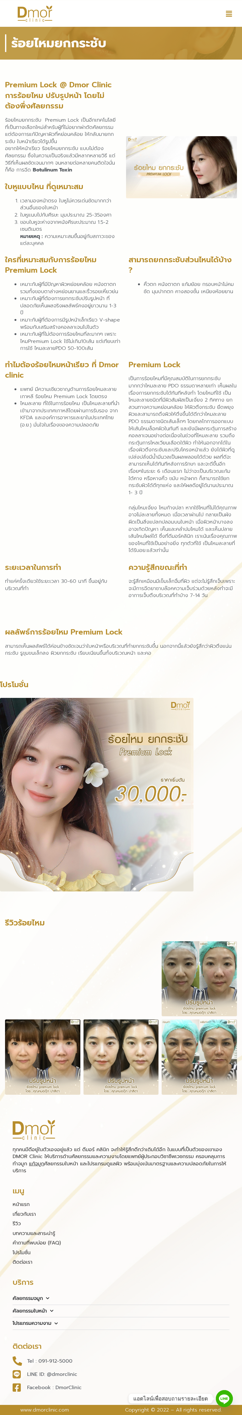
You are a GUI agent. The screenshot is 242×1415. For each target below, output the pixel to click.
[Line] (224, 1398)
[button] (229, 14)
